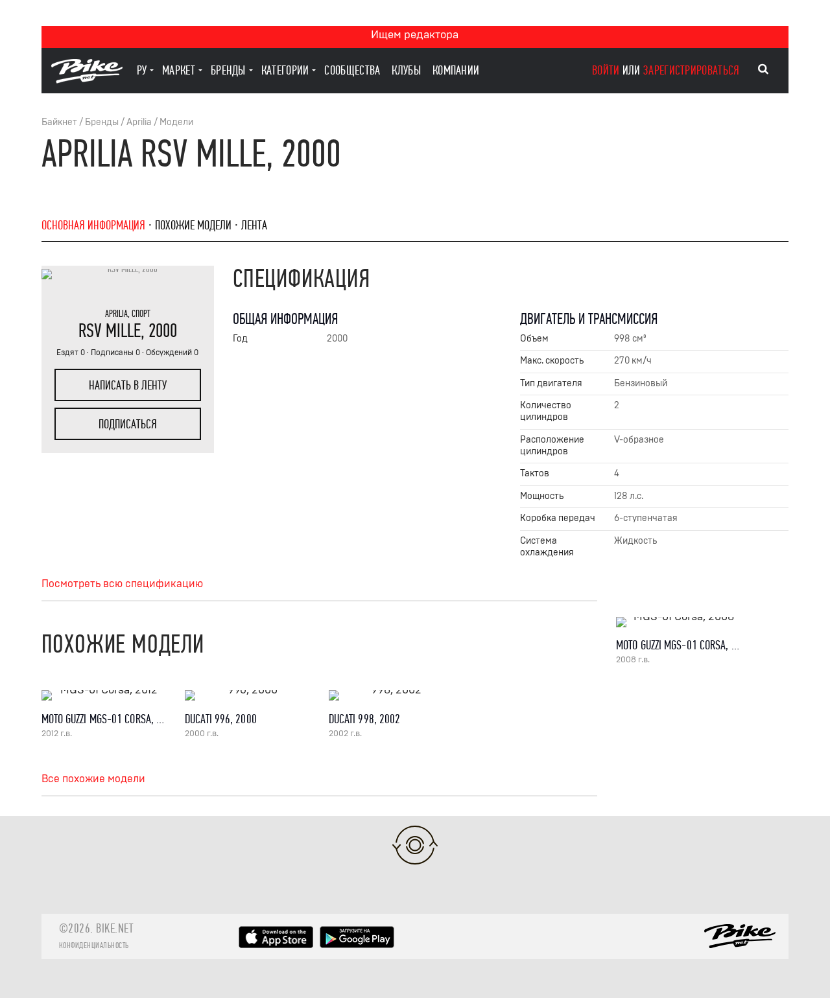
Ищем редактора (414, 34)
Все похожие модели (93, 779)
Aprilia (139, 122)
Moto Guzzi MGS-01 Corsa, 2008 (684, 645)
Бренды (102, 122)
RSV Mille (109, 330)
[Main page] (87, 80)
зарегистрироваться (691, 70)
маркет (178, 70)
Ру (142, 70)
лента (254, 225)
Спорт (141, 313)
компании (456, 70)
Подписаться (128, 424)
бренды (228, 70)
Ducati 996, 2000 (221, 719)
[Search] (763, 69)
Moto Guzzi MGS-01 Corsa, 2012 (110, 719)
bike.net (114, 928)
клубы (406, 70)
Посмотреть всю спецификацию (122, 584)
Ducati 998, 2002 (365, 719)
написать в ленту (128, 385)
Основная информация (93, 225)
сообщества (352, 70)
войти (606, 70)
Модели (176, 122)
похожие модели (193, 225)
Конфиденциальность (94, 945)
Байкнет (59, 122)
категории (285, 70)
